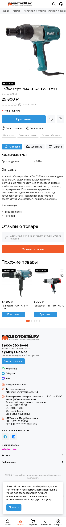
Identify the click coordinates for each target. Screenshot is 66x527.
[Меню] (4, 4)
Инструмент (29, 11)
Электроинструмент (47, 11)
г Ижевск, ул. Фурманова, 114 (22, 392)
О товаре (14, 146)
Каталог (16, 11)
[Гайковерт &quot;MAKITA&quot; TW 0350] (33, 46)
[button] (28, 321)
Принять (14, 507)
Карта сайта (33, 478)
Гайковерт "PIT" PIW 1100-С (49, 305)
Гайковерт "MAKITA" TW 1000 (15, 307)
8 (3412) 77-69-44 (14, 352)
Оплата (58, 146)
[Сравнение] (60, 119)
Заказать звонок (13, 361)
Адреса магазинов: (16, 389)
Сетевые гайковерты (51, 135)
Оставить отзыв (33, 249)
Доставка (36, 146)
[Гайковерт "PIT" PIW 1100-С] (49, 283)
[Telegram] (5, 436)
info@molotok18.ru (16, 384)
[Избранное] (51, 119)
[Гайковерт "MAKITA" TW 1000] (17, 283)
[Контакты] (60, 4)
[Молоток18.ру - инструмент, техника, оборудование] (20, 4)
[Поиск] (53, 4)
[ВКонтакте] (13, 436)
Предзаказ (23, 119)
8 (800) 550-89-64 (15, 345)
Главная (5, 11)
